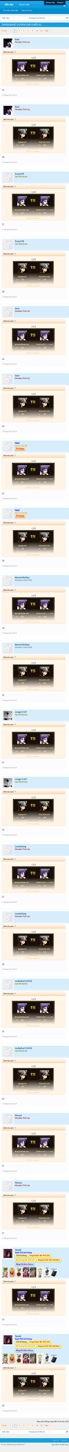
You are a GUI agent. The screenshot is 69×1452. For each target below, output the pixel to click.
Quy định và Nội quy (60, 1445)
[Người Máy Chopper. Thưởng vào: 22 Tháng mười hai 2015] (26, 1277)
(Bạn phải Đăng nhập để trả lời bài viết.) (53, 1422)
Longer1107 (21, 712)
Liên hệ (56, 1440)
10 (41, 31)
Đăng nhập (50, 3)
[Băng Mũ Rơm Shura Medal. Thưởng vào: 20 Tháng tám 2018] (40, 1277)
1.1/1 (33, 57)
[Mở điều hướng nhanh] (67, 18)
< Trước (4, 31)
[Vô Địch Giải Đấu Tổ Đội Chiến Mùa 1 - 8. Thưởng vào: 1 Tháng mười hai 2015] (19, 1277)
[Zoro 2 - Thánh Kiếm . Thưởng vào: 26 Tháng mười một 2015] (5, 1277)
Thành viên (24, 5)
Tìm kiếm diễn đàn (10, 11)
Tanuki (18, 1250)
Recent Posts (27, 11)
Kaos (17, 39)
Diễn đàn (9, 5)
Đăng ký (60, 3)
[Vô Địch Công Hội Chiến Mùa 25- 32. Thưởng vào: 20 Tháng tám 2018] (47, 1277)
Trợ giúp (64, 1440)
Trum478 (19, 174)
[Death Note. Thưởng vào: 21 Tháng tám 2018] (54, 1277)
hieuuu (18, 1115)
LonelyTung (20, 846)
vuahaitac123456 (23, 981)
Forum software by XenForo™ (13, 1445)
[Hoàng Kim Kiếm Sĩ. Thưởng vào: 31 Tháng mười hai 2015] (33, 1277)
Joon (17, 308)
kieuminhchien (22, 577)
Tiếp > (47, 31)
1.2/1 (33, 125)
